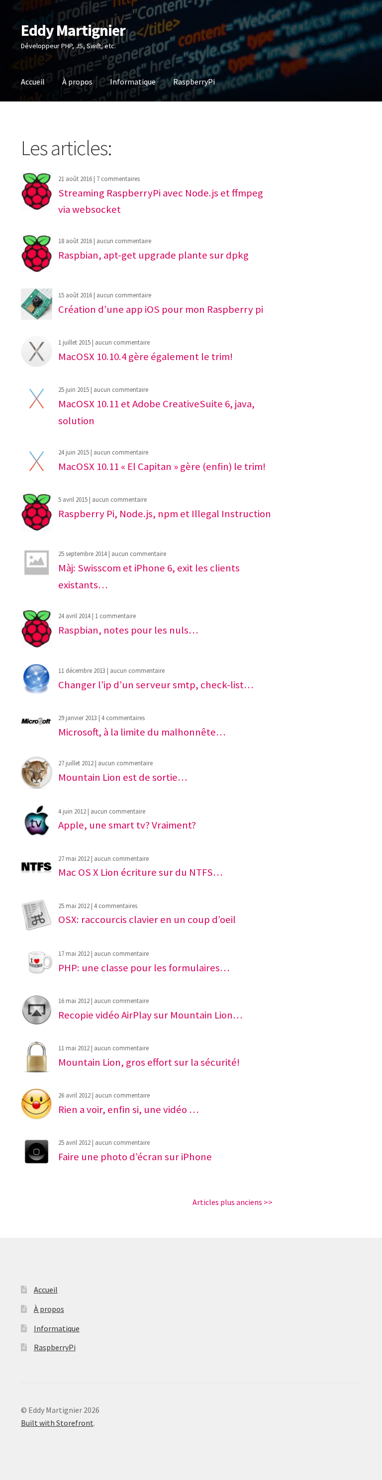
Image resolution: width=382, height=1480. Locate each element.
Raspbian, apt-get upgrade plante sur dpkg (153, 255)
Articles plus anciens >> (232, 1202)
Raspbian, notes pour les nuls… (128, 630)
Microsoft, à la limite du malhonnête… (142, 732)
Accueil (33, 82)
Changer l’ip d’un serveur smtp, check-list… (156, 684)
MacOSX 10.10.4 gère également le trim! (145, 356)
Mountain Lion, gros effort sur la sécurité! (149, 1062)
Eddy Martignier (73, 30)
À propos (77, 82)
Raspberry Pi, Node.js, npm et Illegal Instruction (164, 513)
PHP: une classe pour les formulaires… (144, 967)
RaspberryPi (194, 82)
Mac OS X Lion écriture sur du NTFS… (140, 872)
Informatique (133, 82)
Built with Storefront (57, 1423)
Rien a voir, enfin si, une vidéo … (128, 1109)
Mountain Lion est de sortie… (123, 777)
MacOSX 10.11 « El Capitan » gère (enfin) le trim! (162, 466)
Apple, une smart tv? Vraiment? (127, 825)
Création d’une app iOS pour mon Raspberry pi (160, 309)
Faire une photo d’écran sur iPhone (135, 1156)
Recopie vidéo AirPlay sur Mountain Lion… (150, 1015)
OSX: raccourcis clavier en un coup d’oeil (147, 919)
